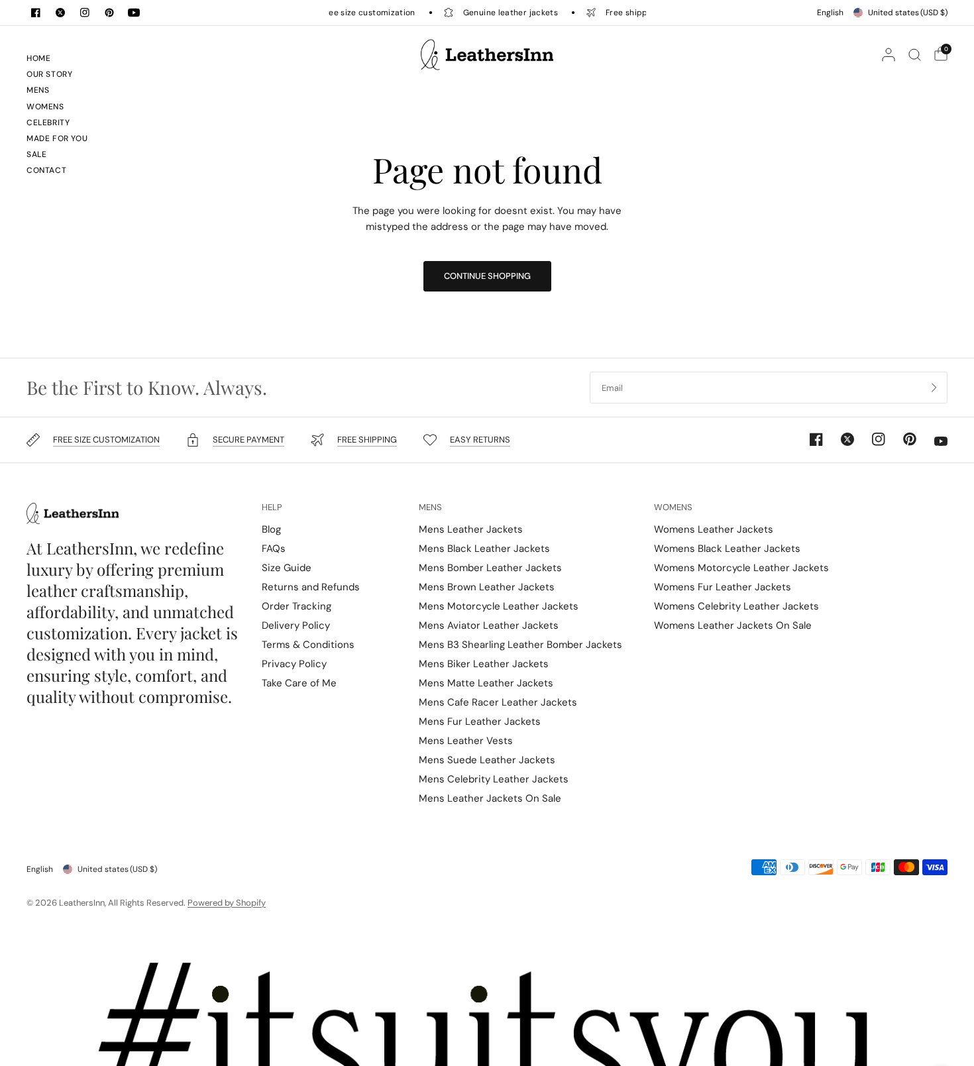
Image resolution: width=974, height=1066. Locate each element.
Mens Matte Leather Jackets (486, 683)
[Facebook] (35, 12)
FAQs (274, 548)
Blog (271, 529)
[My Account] (888, 54)
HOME (38, 58)
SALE (36, 154)
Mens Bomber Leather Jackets (490, 567)
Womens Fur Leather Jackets (722, 587)
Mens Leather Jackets (471, 529)
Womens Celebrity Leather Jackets (736, 606)
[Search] (915, 54)
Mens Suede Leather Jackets (487, 760)
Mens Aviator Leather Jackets (489, 625)
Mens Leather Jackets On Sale (490, 798)
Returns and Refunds (311, 587)
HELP (272, 507)
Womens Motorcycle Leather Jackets (741, 567)
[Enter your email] (934, 387)
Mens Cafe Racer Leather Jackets (498, 702)
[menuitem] (66, 60)
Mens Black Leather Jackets (484, 548)
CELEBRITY (48, 122)
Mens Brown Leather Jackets (487, 587)
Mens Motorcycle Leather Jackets (498, 606)
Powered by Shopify (227, 902)
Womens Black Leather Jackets (727, 548)
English (830, 12)
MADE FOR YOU (57, 138)
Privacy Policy (294, 663)
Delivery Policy (296, 625)
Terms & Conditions (308, 644)
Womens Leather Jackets (713, 529)
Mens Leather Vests (466, 740)
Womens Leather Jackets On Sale (733, 625)
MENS (38, 90)
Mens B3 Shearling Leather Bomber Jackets (520, 644)
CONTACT (46, 170)
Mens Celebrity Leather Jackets (493, 779)
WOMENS (45, 106)
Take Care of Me (299, 683)
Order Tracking (296, 606)
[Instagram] (84, 12)
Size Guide (286, 567)
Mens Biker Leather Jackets (484, 663)
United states (907, 12)
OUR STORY (49, 74)
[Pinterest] (109, 12)
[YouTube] (133, 12)
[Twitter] (60, 12)
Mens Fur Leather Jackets (480, 721)
